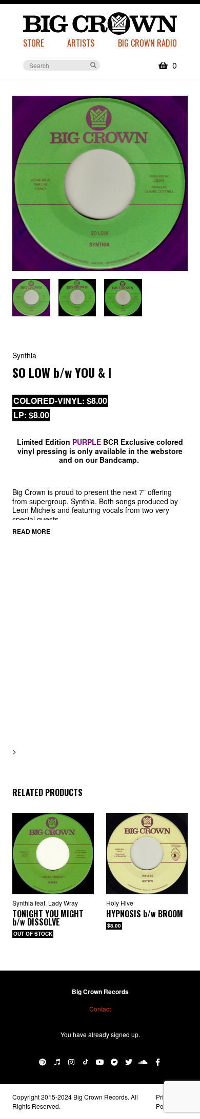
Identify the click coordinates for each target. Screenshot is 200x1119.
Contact (100, 1008)
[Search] (93, 64)
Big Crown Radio (147, 43)
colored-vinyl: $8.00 (60, 400)
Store (33, 43)
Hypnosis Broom (144, 914)
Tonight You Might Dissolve (48, 918)
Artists (80, 43)
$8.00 (114, 925)
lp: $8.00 (31, 415)
